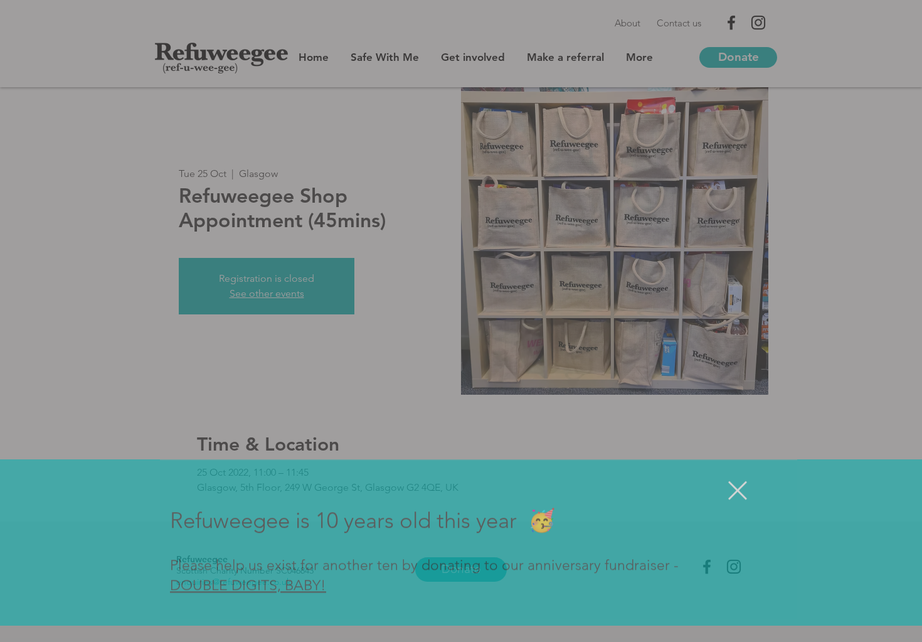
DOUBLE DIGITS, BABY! (248, 602)
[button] (737, 506)
